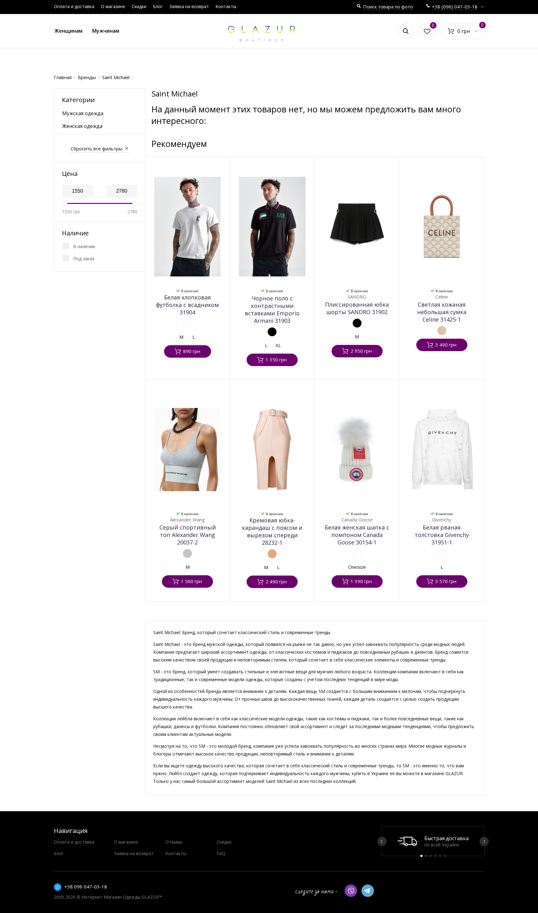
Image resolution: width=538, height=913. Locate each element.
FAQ (221, 853)
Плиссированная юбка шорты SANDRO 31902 (357, 308)
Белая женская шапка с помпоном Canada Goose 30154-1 (357, 535)
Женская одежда (82, 126)
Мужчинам (105, 30)
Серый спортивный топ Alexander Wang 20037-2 (187, 535)
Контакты (225, 6)
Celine (441, 297)
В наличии (84, 246)
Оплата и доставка (74, 6)
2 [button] (426, 856)
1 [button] (421, 856)
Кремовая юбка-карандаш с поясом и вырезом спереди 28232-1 (272, 531)
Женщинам (68, 30)
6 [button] (445, 856)
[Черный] (272, 332)
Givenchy (441, 519)
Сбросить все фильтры (96, 148)
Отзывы (173, 842)
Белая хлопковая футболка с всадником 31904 (187, 305)
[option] (433, 841)
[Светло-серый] (187, 553)
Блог (158, 6)
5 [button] (440, 856)
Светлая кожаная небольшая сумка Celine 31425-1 (441, 312)
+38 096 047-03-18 (85, 886)
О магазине (113, 6)
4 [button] (435, 856)
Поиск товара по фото (388, 6)
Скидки (139, 6)
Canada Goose (357, 519)
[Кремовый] (272, 554)
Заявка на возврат (189, 6)
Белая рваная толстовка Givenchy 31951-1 (442, 535)
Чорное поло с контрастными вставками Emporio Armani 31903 (272, 309)
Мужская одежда (82, 113)
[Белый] (187, 323)
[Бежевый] (442, 331)
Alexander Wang (187, 519)
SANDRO (356, 297)
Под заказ (83, 258)
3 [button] (431, 856)
